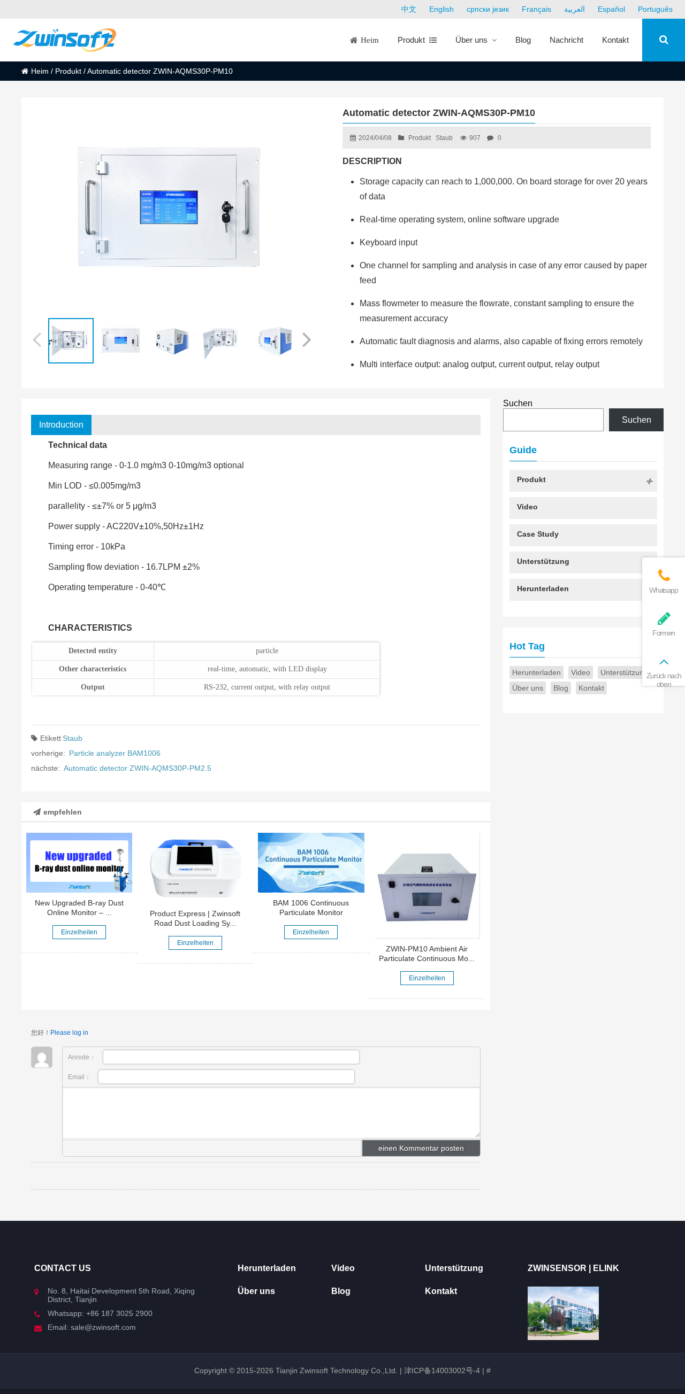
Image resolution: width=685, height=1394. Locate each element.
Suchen (517, 403)
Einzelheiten (79, 932)
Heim (40, 71)
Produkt (68, 71)
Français (536, 9)
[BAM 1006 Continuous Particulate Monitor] (311, 863)
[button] (308, 338)
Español (611, 9)
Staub (444, 138)
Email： (80, 1077)
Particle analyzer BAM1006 (115, 753)
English (441, 9)
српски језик (488, 9)
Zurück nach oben (663, 679)
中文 (408, 9)
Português (655, 9)
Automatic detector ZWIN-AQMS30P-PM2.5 (137, 768)
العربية (574, 9)
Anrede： (82, 1057)
